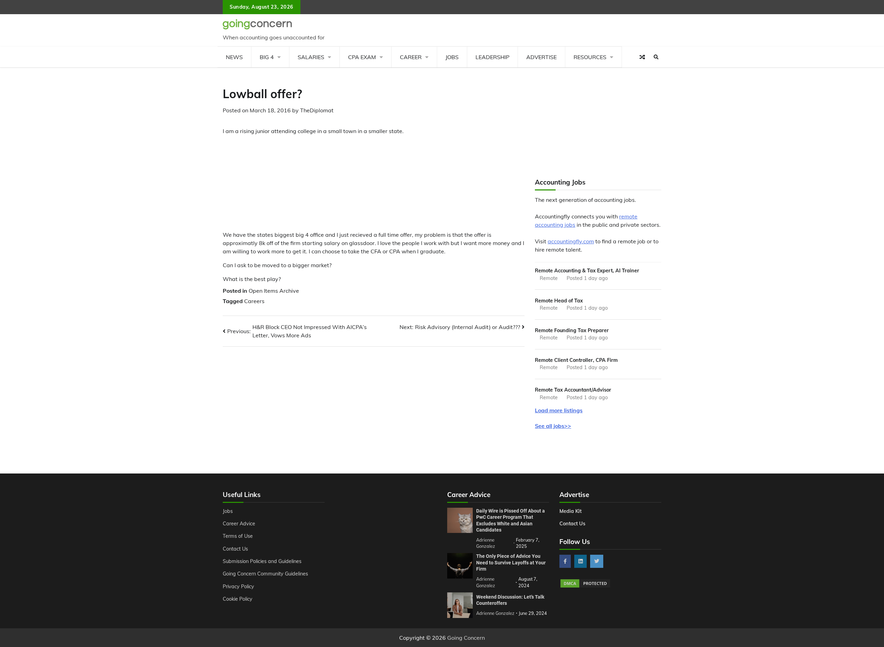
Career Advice (239, 524)
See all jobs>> (553, 425)
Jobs (452, 57)
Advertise (541, 57)
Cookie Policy (237, 599)
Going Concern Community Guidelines (265, 574)
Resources (590, 57)
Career (411, 57)
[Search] (656, 57)
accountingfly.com (571, 241)
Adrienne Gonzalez (495, 613)
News (234, 57)
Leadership (492, 57)
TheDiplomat (317, 110)
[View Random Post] (642, 57)
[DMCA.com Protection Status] (585, 586)
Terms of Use (238, 536)
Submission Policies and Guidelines (262, 561)
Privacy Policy (238, 586)
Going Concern (466, 637)
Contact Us (235, 549)
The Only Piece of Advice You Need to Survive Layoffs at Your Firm (511, 562)
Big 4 (267, 57)
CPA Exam (362, 57)
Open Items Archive (274, 290)
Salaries (311, 57)
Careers (254, 301)
